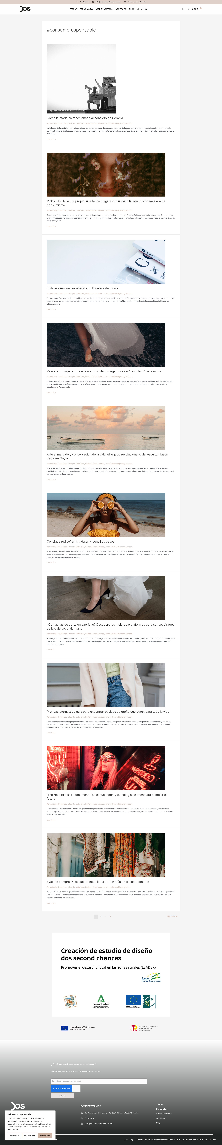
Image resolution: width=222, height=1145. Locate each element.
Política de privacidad (186, 1140)
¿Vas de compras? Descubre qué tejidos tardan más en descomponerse (98, 882)
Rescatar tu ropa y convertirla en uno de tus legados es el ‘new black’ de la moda (104, 371)
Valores (101, 123)
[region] (30, 1125)
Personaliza (86, 9)
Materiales (80, 123)
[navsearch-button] (182, 9)
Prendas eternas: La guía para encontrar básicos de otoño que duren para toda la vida (108, 711)
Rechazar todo (29, 1135)
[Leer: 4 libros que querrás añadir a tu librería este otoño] (106, 261)
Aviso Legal (129, 1140)
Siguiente (172, 916)
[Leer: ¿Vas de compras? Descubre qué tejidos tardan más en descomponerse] (106, 855)
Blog (131, 9)
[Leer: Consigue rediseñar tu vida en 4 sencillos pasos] (106, 515)
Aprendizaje (52, 123)
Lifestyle (71, 123)
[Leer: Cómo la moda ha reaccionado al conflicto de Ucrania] (81, 78)
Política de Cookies (207, 1140)
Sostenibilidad (91, 123)
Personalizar (14, 1135)
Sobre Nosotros (104, 9)
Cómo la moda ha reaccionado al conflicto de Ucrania (85, 118)
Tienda (73, 9)
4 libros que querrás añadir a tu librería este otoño (82, 288)
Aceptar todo (45, 1135)
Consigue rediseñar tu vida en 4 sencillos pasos (80, 541)
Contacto (120, 9)
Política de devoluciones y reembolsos (155, 1140)
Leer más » (51, 139)
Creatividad (62, 123)
